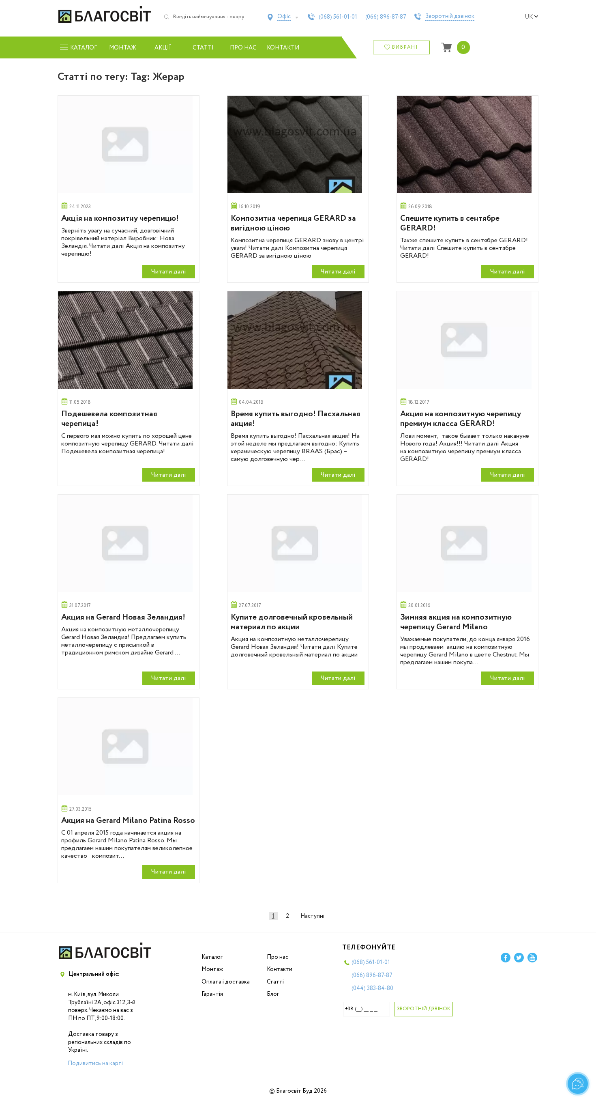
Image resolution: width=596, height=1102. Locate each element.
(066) (385, 17)
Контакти (283, 48)
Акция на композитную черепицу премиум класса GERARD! (460, 419)
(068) (338, 17)
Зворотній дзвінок (449, 16)
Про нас (243, 48)
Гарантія (212, 994)
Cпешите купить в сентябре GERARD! (450, 223)
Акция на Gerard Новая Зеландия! (123, 617)
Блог (273, 994)
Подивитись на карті (95, 1063)
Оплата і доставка (226, 982)
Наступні (312, 916)
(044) (372, 988)
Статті (203, 48)
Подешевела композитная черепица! (109, 419)
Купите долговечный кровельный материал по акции (292, 622)
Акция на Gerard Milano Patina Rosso (128, 820)
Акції (162, 48)
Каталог (212, 957)
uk (529, 17)
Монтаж (122, 48)
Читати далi (168, 271)
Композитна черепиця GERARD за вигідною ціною (293, 223)
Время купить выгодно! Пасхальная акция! (295, 419)
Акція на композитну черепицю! (120, 218)
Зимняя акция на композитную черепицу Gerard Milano (456, 622)
